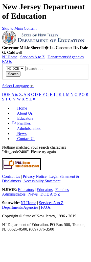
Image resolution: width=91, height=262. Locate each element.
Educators (24, 118)
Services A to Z (32, 57)
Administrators (28, 128)
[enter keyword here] (48, 68)
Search (13, 74)
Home (21, 108)
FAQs (7, 61)
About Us (24, 113)
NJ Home (9, 57)
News (21, 133)
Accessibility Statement (41, 181)
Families (23, 123)
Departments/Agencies (66, 57)
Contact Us (25, 138)
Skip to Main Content (19, 28)
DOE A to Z (12, 94)
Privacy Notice (35, 176)
